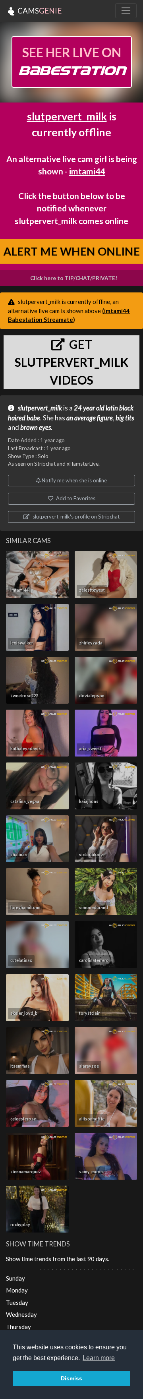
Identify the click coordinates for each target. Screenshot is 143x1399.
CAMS (39, 10)
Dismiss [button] (71, 1378)
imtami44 (87, 171)
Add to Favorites (75, 498)
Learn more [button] (99, 1357)
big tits (125, 418)
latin (112, 408)
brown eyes (35, 428)
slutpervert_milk (67, 116)
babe (33, 418)
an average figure (89, 418)
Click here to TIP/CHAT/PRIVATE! (73, 278)
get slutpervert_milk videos (71, 362)
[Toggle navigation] (126, 10)
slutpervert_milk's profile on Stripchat (75, 516)
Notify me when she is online (74, 480)
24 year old (89, 408)
